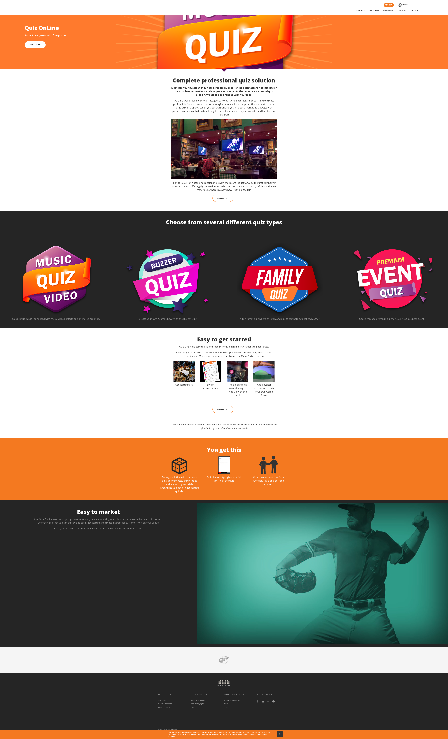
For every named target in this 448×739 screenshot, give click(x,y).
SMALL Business (164, 700)
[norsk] (424, 5)
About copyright (197, 704)
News (226, 704)
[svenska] (413, 5)
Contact (414, 11)
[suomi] (418, 5)
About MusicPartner (232, 700)
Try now (388, 5)
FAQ (192, 707)
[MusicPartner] (32, 9)
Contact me (35, 45)
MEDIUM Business (165, 704)
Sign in (405, 5)
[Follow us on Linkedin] (263, 701)
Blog (226, 707)
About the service (198, 700)
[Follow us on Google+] (268, 701)
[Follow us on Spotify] (273, 701)
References (388, 11)
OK (280, 734)
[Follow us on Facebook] (257, 701)
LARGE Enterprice (164, 707)
